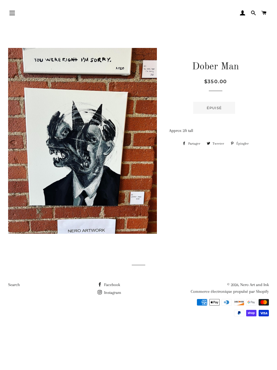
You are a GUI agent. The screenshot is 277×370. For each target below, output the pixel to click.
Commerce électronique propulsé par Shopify (230, 291)
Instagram (112, 292)
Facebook (111, 284)
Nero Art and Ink (254, 284)
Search (14, 284)
